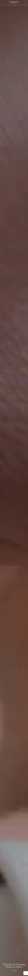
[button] (14, 972)
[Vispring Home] (14, 2)
